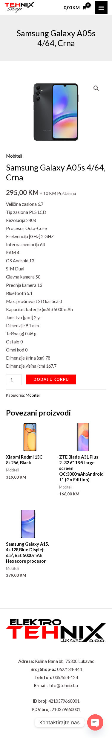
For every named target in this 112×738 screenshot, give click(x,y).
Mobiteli (14, 156)
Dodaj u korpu (51, 379)
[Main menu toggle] (101, 7)
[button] (96, 88)
